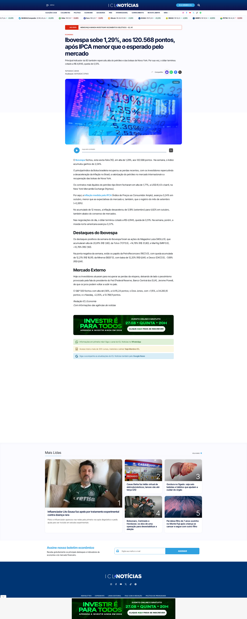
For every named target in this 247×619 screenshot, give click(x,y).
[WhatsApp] (171, 72)
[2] (143, 470)
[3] (183, 470)
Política (77, 13)
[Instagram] (183, 13)
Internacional (122, 13)
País (110, 13)
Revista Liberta (154, 13)
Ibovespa (80, 160)
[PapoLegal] (167, 72)
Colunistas (65, 13)
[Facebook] (186, 13)
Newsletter (86, 596)
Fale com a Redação (133, 596)
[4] (143, 507)
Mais (166, 13)
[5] (183, 507)
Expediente (99, 596)
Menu (52, 5)
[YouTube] (190, 13)
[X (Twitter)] (193, 13)
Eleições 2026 (51, 13)
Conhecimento (138, 13)
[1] (83, 483)
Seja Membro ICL (185, 5)
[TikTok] (197, 13)
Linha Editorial (114, 596)
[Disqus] (123, 398)
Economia (89, 13)
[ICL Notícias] (124, 5)
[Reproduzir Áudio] (77, 150)
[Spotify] (200, 13)
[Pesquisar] (199, 5)
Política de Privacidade (156, 596)
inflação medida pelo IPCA (98, 195)
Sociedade (100, 13)
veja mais (196, 453)
